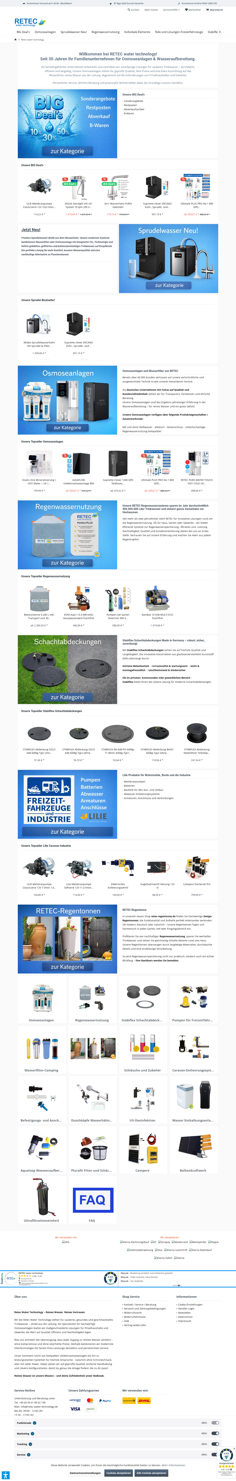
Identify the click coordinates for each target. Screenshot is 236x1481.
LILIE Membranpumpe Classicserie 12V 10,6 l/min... (39, 205)
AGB (126, 1321)
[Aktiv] (215, 1423)
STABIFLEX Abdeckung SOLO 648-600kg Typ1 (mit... (39, 751)
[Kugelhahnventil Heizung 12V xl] (157, 868)
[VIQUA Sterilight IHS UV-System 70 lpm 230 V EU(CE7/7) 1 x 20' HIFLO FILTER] (79, 187)
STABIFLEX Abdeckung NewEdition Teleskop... (197, 751)
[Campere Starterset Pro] (197, 868)
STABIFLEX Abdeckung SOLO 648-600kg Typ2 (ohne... (78, 751)
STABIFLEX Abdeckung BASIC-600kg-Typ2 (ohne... (157, 751)
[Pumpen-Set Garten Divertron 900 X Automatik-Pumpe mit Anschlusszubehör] (118, 598)
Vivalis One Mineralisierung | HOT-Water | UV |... (39, 481)
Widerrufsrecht (133, 1312)
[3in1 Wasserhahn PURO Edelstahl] (118, 187)
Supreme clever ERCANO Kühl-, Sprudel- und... (157, 205)
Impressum (184, 1321)
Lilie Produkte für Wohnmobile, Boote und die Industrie (156, 775)
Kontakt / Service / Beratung (140, 1304)
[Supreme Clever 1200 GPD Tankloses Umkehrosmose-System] (118, 463)
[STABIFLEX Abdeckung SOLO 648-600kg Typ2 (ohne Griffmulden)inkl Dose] (79, 733)
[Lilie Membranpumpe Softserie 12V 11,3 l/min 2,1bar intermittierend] (79, 868)
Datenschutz (185, 1316)
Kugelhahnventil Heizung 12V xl (157, 885)
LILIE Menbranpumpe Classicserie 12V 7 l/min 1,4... (39, 885)
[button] (6, 1475)
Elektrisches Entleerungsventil (118, 885)
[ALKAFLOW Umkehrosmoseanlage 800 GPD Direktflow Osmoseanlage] (79, 463)
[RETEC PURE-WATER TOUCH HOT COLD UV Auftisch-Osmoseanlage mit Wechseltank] (197, 463)
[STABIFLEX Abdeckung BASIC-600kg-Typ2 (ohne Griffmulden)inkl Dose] (157, 733)
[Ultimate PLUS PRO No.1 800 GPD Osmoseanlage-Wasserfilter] (197, 187)
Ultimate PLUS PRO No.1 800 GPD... (197, 205)
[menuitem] (215, 10)
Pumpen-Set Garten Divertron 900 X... (118, 616)
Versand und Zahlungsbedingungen (145, 1308)
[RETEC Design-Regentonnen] (67, 939)
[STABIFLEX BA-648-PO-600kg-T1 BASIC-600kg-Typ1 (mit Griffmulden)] (118, 733)
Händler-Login (186, 1308)
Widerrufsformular (135, 1316)
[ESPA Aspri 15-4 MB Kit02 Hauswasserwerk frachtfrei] (79, 598)
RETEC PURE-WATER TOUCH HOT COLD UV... (197, 481)
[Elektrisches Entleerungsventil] (118, 868)
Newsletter (184, 1312)
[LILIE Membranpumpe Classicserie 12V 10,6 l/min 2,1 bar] (39, 187)
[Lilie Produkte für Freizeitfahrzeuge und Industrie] (67, 804)
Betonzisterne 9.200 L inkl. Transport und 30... (39, 616)
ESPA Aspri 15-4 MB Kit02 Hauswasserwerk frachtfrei (78, 616)
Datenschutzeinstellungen (85, 1473)
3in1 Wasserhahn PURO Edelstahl (118, 205)
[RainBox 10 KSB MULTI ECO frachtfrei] (157, 598)
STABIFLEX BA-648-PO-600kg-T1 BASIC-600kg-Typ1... (118, 751)
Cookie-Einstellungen (190, 1304)
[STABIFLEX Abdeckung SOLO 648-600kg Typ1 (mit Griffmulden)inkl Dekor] (39, 733)
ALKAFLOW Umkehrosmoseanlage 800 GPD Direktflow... (78, 481)
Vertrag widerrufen (135, 1325)
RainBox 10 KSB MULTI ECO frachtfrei (157, 616)
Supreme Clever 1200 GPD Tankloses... (118, 481)
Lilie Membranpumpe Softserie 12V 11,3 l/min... (78, 885)
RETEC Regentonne (134, 910)
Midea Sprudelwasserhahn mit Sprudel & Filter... (39, 344)
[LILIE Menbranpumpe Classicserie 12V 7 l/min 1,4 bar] (39, 868)
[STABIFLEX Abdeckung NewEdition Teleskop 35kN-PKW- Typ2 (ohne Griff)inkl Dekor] (197, 733)
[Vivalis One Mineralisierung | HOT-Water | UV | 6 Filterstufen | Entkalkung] (39, 463)
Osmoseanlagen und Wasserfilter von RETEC (150, 371)
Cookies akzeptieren (118, 1473)
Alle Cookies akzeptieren (151, 1473)
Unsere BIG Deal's (133, 94)
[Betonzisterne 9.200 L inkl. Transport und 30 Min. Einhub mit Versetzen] (39, 598)
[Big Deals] (67, 123)
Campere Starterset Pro (196, 884)
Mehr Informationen (173, 1465)
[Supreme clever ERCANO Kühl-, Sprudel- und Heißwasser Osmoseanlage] (157, 187)
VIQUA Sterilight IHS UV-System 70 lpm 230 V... (78, 205)
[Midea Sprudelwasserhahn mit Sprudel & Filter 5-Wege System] (39, 324)
